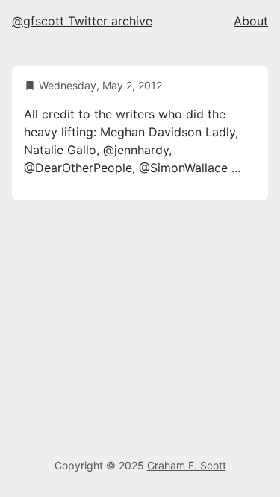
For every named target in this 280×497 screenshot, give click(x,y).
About (251, 20)
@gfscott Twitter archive (82, 20)
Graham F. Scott (186, 465)
